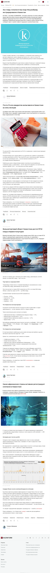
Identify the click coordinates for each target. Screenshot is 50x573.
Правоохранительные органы (37, 87)
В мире (2, 554)
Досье (35, 5)
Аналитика (3, 549)
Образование (40, 517)
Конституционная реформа (21, 5)
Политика (3, 547)
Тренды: (2, 5)
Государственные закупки (31, 554)
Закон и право (23, 87)
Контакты (3, 564)
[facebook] (36, 537)
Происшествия (4, 545)
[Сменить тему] (44, 2)
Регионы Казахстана (15, 211)
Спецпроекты (31, 5)
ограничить (28, 202)
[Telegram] (11, 91)
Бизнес (27, 517)
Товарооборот (20, 366)
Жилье (24, 211)
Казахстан (12, 366)
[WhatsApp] (7, 91)
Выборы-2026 (8, 5)
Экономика (3, 552)
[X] (18, 91)
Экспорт (28, 366)
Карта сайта (3, 562)
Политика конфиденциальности (33, 547)
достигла (7, 356)
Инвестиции (20, 517)
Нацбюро (5, 87)
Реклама (3, 566)
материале (39, 508)
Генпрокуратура (14, 87)
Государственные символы (32, 549)
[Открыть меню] (48, 2)
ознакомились (29, 360)
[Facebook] (14, 91)
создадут (23, 511)
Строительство (31, 211)
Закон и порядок (41, 5)
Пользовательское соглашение (33, 545)
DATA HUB (23, 393)
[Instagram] (4, 91)
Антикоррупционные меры (32, 552)
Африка (33, 517)
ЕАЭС (33, 366)
